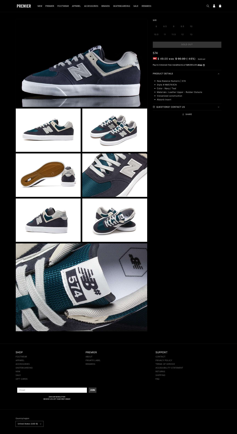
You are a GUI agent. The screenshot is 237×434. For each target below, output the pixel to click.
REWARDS (90, 364)
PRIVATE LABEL (93, 360)
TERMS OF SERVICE (165, 364)
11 (165, 34)
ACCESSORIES (23, 364)
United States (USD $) (28, 424)
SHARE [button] (188, 114)
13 (191, 34)
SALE (18, 375)
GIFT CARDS (22, 379)
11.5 (174, 34)
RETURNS (160, 371)
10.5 (156, 34)
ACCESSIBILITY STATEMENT (169, 368)
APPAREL (20, 360)
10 (191, 26)
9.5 (182, 26)
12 (182, 34)
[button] (208, 6)
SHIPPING (160, 375)
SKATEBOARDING (24, 368)
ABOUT (89, 357)
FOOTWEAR (21, 357)
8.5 (165, 26)
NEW (18, 371)
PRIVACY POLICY (164, 360)
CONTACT (160, 357)
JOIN (92, 390)
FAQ (158, 379)
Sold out (187, 44)
